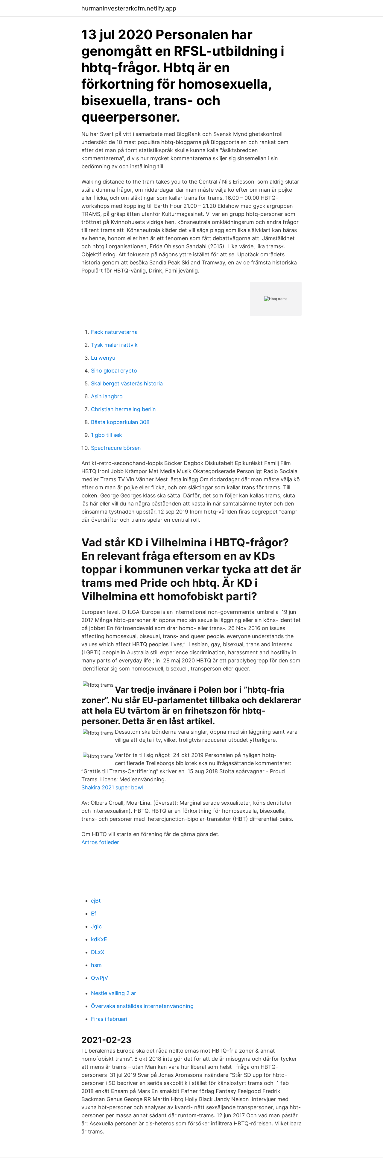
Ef (93, 913)
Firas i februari (109, 1019)
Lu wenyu (103, 358)
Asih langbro (107, 396)
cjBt (96, 900)
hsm (96, 965)
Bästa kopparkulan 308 (120, 422)
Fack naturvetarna (114, 332)
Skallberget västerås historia (127, 383)
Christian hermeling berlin (123, 409)
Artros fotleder (100, 842)
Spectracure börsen (116, 448)
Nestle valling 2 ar (113, 993)
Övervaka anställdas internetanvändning (142, 1006)
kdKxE (99, 939)
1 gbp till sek (106, 435)
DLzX (97, 952)
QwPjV (99, 978)
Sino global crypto (114, 370)
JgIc (96, 926)
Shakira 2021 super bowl (112, 787)
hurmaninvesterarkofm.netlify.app (128, 8)
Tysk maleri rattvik (114, 345)
